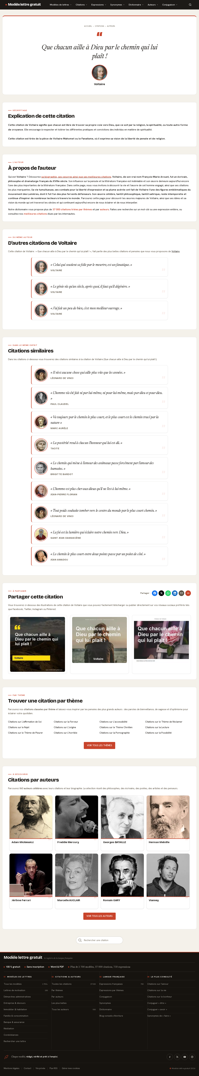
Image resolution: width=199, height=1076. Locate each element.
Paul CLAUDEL (60, 404)
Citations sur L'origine (65, 727)
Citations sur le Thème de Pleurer (25, 732)
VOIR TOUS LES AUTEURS (99, 916)
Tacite (55, 448)
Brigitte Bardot (62, 474)
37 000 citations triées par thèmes (72, 209)
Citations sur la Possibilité (158, 732)
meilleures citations (35, 213)
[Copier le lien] (188, 593)
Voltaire (99, 84)
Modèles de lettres (59, 4)
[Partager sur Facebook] (154, 593)
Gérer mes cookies (71, 1068)
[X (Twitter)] (177, 1057)
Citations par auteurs (33, 780)
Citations (80, 4)
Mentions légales (11, 1068)
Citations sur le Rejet (18, 727)
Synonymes (116, 4)
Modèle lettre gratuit (24, 4)
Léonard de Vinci (62, 378)
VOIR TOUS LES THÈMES (99, 745)
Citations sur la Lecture (157, 727)
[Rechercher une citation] (80, 940)
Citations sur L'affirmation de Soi (25, 721)
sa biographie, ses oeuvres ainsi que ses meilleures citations (76, 176)
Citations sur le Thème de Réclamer (163, 721)
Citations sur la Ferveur (66, 721)
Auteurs (152, 4)
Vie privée (40, 1068)
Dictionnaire (135, 4)
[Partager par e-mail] (181, 593)
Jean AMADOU (59, 559)
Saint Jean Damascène (66, 538)
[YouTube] (185, 1057)
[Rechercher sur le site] (190, 4)
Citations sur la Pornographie (115, 732)
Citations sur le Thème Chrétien (116, 727)
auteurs (104, 209)
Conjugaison (168, 4)
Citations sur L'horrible (65, 732)
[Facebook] (170, 1057)
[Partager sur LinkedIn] (175, 593)
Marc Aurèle (59, 428)
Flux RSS (54, 1068)
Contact (27, 1068)
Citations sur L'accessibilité (113, 721)
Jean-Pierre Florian (64, 494)
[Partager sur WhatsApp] (168, 593)
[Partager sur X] (161, 593)
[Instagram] (192, 1057)
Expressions (97, 4)
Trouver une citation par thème (45, 701)
